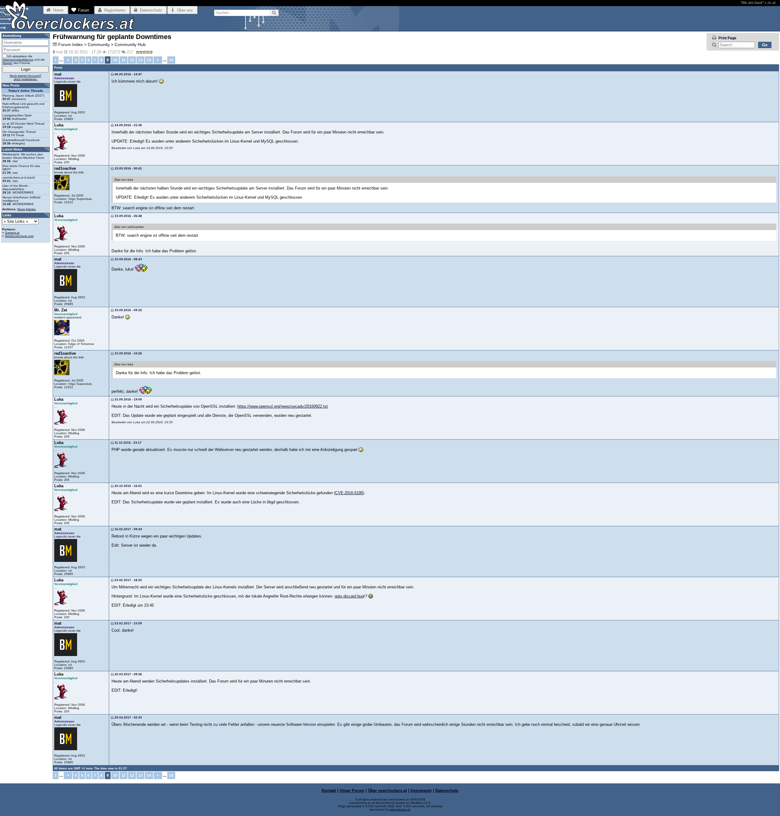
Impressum (421, 790)
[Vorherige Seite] (68, 60)
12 (132, 60)
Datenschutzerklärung (17, 59)
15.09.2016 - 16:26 (128, 353)
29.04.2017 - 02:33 (128, 717)
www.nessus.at (400, 809)
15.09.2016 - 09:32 (128, 310)
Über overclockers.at (387, 790)
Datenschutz (447, 790)
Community (99, 44)
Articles (31, 209)
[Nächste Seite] (158, 60)
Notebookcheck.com (19, 236)
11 (124, 60)
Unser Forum (352, 790)
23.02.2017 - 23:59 (128, 623)
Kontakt (329, 790)
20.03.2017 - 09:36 (128, 674)
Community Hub (130, 44)
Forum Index (70, 44)
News (21, 209)
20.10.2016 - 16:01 (128, 486)
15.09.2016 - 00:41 (128, 168)
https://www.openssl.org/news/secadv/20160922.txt (282, 406)
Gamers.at (12, 232)
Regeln (7, 63)
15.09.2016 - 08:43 (128, 259)
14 (149, 60)
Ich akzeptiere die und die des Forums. (23, 60)
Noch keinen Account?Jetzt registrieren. (25, 77)
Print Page (727, 38)
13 (140, 60)
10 (115, 60)
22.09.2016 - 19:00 (128, 399)
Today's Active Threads (25, 90)
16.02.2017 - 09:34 (128, 529)
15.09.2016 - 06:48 (128, 216)
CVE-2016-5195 (349, 493)
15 (171, 60)
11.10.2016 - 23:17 (128, 442)
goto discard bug (349, 596)
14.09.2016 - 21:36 (128, 125)
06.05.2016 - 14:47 (128, 74)
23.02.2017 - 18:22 (128, 580)
